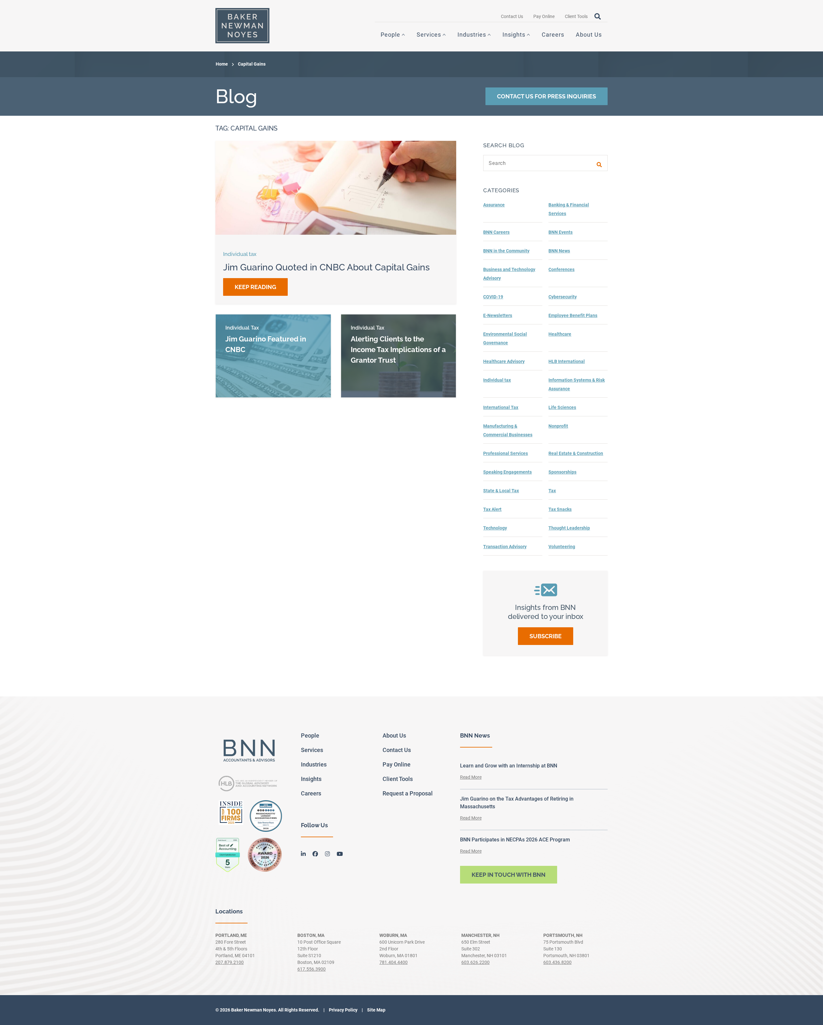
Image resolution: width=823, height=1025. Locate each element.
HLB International (566, 361)
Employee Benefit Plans (572, 315)
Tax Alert (492, 509)
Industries (471, 34)
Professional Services (505, 453)
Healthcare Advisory (504, 361)
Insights (513, 34)
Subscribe (545, 636)
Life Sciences (562, 407)
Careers (553, 34)
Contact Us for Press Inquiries (546, 96)
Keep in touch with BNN (509, 874)
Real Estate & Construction (575, 453)
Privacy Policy (342, 1009)
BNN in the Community (506, 250)
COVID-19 (493, 296)
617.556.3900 (311, 969)
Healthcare (559, 334)
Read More (471, 777)
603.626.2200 (475, 962)
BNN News (559, 250)
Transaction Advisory (505, 546)
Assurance (494, 204)
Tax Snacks (560, 509)
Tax (552, 490)
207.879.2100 (229, 962)
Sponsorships (562, 472)
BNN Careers (496, 232)
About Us (589, 34)
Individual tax (497, 380)
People (390, 34)
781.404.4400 (393, 962)
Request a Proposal (408, 793)
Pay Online (544, 16)
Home (222, 64)
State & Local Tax (501, 490)
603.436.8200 (557, 962)
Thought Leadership (569, 528)
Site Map (375, 1009)
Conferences (561, 269)
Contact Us (512, 16)
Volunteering (561, 546)
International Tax (500, 407)
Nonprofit (558, 426)
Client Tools (576, 16)
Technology (495, 528)
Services (429, 34)
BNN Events (560, 232)
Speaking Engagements (507, 472)
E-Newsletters (497, 315)
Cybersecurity (562, 296)
